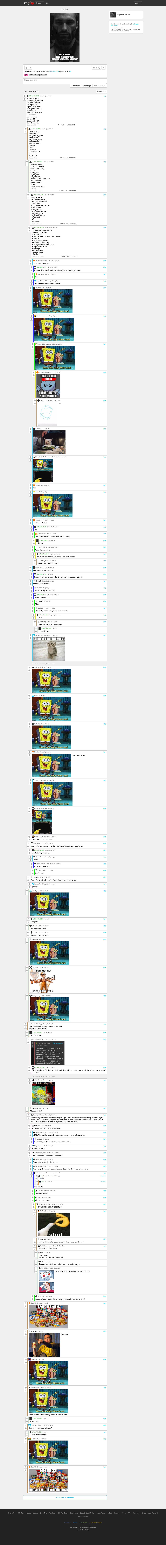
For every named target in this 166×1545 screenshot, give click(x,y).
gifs (26, 75)
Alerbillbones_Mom (40, 1080)
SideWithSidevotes (41, 260)
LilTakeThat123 (54, 71)
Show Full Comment (66, 125)
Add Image (87, 86)
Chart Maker (74, 1513)
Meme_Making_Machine (42, 836)
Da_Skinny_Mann (37, 967)
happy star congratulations (38, 75)
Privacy (116, 1513)
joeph (36, 695)
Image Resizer (101, 1513)
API (129, 1513)
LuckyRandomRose (41, 780)
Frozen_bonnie (42, 547)
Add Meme (75, 86)
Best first (100, 91)
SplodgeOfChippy (39, 667)
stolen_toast (39, 567)
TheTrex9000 (44, 1211)
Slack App (136, 1513)
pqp (39, 1197)
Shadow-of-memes (42, 316)
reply (104, 96)
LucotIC (37, 492)
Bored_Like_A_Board (44, 344)
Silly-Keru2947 (35, 1439)
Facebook (67, 1522)
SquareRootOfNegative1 (43, 635)
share (95, 67)
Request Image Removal (150, 1513)
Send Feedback (83, 1516)
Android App (83, 1522)
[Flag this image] (103, 68)
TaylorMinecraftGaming (44, 281)
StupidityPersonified (40, 1146)
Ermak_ (34, 890)
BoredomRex (35, 1387)
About (110, 1513)
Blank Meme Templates (48, 1513)
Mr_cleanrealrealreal (40, 808)
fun (70, 71)
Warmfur (38, 287)
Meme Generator (32, 1513)
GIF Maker (21, 1513)
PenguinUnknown (36, 1425)
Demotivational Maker (87, 1513)
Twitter (75, 1522)
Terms (124, 1513)
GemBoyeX (38, 428)
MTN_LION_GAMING (46, 400)
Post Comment (99, 86)
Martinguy (34, 1359)
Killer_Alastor (37, 843)
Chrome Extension (96, 1522)
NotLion (36, 752)
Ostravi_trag (39, 485)
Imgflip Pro (11, 1513)
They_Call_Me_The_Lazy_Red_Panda (47, 457)
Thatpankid (38, 520)
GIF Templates (63, 1513)
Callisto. (34, 925)
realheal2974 (38, 723)
